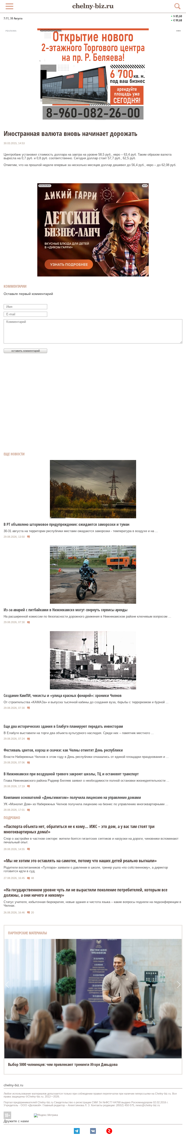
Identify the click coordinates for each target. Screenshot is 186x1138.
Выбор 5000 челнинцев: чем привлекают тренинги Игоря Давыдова (62, 1064)
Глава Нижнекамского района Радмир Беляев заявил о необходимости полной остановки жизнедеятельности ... (86, 780)
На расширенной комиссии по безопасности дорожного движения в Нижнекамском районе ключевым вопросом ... (87, 616)
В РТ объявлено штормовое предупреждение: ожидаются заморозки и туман (66, 524)
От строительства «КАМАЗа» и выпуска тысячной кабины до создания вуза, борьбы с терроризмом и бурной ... (86, 702)
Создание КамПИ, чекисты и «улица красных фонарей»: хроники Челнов (63, 695)
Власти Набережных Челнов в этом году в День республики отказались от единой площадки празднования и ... (86, 757)
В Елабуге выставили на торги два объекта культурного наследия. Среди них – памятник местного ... (79, 733)
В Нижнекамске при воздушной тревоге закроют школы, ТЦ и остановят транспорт (71, 774)
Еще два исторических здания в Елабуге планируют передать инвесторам (63, 726)
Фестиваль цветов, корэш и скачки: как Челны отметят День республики (63, 750)
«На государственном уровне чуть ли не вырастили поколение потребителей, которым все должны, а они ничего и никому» (85, 892)
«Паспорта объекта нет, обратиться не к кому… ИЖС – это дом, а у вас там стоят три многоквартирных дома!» (79, 829)
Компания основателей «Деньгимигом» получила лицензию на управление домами (72, 797)
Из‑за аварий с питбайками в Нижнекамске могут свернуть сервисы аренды (65, 609)
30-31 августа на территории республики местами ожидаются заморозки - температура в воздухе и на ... (81, 531)
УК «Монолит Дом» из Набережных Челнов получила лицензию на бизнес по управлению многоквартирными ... (86, 804)
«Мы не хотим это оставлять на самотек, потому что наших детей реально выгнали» (80, 860)
